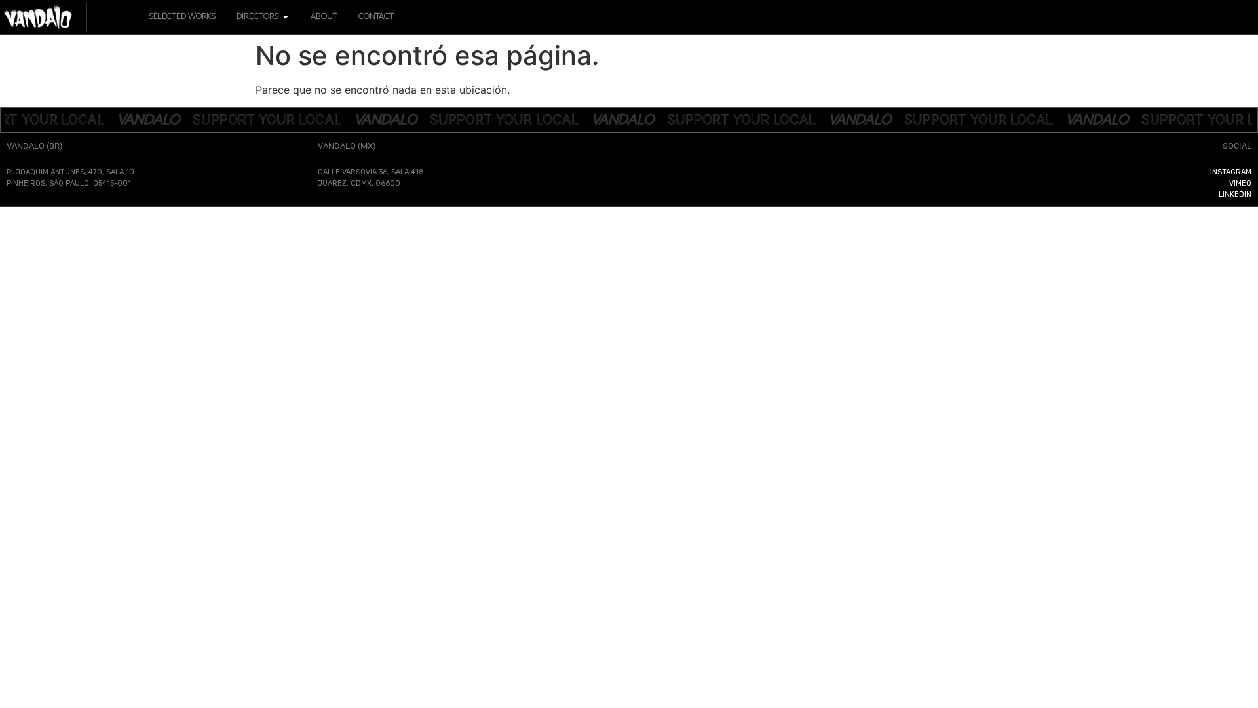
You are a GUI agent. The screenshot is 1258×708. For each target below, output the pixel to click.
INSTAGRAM (1230, 172)
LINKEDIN (1235, 194)
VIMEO (1240, 183)
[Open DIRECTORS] (286, 17)
